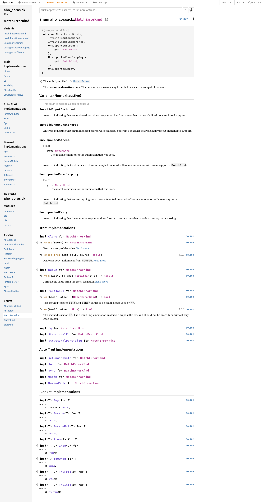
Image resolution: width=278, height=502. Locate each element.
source (183, 19)
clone (48, 242)
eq (45, 296)
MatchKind (9, 320)
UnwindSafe (10, 132)
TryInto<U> (9, 184)
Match (7, 268)
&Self (97, 254)
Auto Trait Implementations (15, 107)
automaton (9, 211)
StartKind (8, 324)
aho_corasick (14, 10)
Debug (7, 76)
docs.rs (225, 2)
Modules (9, 206)
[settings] (191, 10)
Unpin (7, 128)
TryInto (65, 485)
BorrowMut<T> (11, 161)
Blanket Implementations (15, 144)
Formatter (82, 275)
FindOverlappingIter (14, 258)
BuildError (9, 249)
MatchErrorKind (16, 21)
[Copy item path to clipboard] (106, 19)
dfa (5, 215)
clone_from (52, 254)
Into (62, 445)
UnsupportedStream (14, 52)
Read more (82, 248)
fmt (46, 275)
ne (45, 309)
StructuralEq (10, 90)
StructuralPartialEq (13, 94)
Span (6, 286)
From (57, 439)
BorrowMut (62, 426)
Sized (66, 407)
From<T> (8, 165)
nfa (5, 220)
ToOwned (8, 175)
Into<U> (8, 170)
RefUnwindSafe (11, 114)
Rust (239, 2)
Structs (8, 235)
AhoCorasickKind (12, 306)
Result (108, 275)
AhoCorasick (10, 240)
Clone (7, 71)
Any (6, 151)
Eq (5, 80)
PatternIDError (11, 282)
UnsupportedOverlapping (16, 47)
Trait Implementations (15, 64)
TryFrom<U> (10, 179)
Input (6, 263)
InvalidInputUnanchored (16, 38)
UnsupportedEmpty (13, 43)
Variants (9, 28)
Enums (8, 301)
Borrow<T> (9, 156)
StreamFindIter (11, 291)
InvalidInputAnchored (15, 33)
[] (192, 19)
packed (7, 225)
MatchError (9, 272)
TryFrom (65, 472)
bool (107, 296)
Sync (6, 123)
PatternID (9, 277)
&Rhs (75, 309)
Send (6, 118)
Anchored (9, 310)
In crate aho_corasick (14, 196)
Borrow (59, 413)
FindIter (8, 254)
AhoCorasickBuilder (14, 244)
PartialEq (8, 85)
